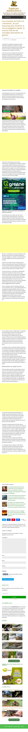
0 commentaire (13, 39)
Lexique (5, 726)
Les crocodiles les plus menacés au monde (12, 641)
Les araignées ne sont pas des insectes (11, 699)
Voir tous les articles (14, 719)
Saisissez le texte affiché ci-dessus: (15, 574)
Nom (3, 555)
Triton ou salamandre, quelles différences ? (12, 690)
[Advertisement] (14, 75)
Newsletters (10, 726)
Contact (22, 726)
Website (3, 565)
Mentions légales (16, 726)
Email (3, 560)
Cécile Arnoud (6, 38)
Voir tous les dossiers (14, 660)
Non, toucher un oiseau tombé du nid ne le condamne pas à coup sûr (12, 708)
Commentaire (4, 537)
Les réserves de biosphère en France (10, 632)
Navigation (7, 17)
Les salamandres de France (8, 623)
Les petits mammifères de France (10, 650)
